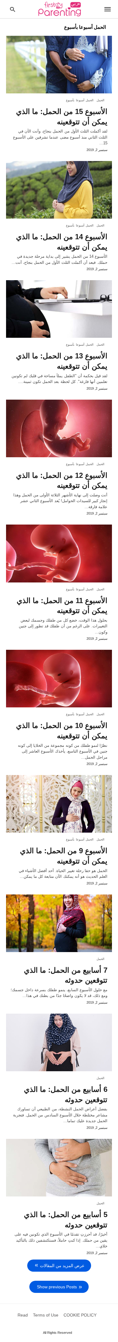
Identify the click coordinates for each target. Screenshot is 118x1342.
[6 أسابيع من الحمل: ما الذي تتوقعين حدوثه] (59, 1042)
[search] (12, 9)
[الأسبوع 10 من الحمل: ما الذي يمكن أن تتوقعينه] (59, 678)
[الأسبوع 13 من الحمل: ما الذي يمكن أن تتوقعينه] (59, 309)
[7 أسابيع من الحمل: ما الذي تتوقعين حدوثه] (59, 923)
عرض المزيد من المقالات (62, 1265)
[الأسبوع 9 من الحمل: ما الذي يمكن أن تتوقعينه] (59, 804)
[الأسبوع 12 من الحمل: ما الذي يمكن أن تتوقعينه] (59, 428)
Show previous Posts (57, 1286)
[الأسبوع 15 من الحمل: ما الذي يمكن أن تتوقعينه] (59, 64)
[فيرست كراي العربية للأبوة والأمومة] (59, 9)
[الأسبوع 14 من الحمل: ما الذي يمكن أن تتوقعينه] (59, 190)
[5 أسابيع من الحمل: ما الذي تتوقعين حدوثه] (59, 1167)
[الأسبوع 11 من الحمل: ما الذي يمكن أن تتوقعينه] (59, 553)
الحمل (100, 100)
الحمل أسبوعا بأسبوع (79, 100)
